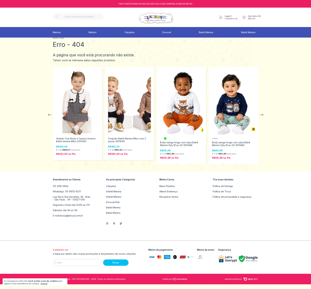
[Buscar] (56, 16)
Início (55, 38)
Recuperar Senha (168, 196)
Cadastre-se (231, 18)
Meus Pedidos (167, 186)
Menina (57, 32)
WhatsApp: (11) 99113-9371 (67, 191)
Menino (93, 32)
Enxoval (166, 32)
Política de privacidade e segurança (232, 196)
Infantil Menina (113, 191)
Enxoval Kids (113, 202)
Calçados (130, 32)
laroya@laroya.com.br (71, 215)
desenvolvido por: (234, 279)
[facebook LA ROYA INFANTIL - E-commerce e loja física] (114, 223)
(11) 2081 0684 (60, 186)
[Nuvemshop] (175, 279)
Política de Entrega (223, 186)
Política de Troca (222, 191)
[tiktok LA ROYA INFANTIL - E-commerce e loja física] (121, 223)
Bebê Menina (206, 32)
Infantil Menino (113, 196)
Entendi (44, 284)
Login (227, 16)
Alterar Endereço (168, 191)
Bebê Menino (248, 32)
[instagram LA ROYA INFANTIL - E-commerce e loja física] (107, 223)
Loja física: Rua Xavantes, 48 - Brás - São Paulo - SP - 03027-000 (71, 198)
